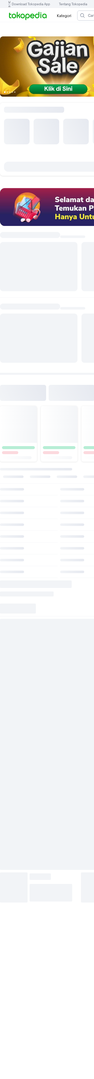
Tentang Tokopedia (73, 4)
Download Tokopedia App (31, 4)
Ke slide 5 (15, 92)
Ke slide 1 (5, 92)
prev (8, 67)
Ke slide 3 (10, 92)
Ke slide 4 (12, 92)
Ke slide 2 (7, 92)
